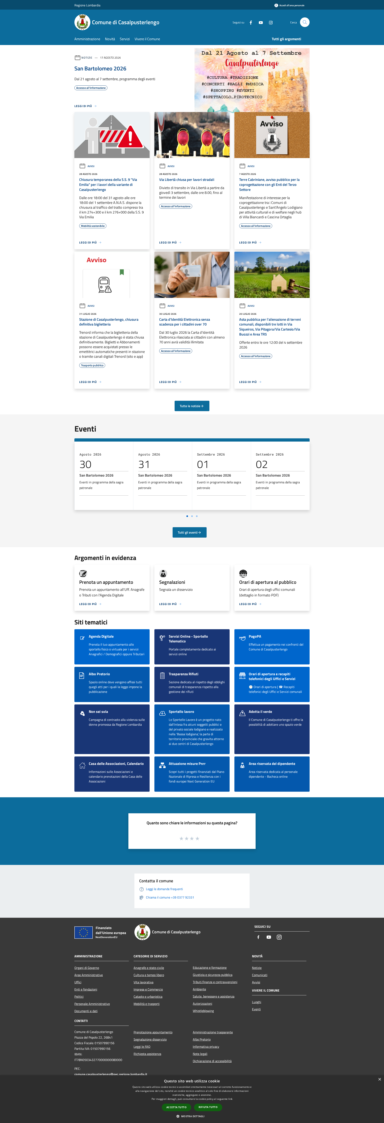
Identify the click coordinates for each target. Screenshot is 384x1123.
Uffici (77, 982)
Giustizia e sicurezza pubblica (212, 974)
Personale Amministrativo (92, 1003)
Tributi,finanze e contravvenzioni (215, 982)
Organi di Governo (86, 967)
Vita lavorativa (143, 982)
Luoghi (256, 1002)
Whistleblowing (203, 1010)
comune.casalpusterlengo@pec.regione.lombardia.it (110, 1074)
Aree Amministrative (88, 975)
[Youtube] (259, 22)
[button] (191, 1116)
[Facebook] (249, 22)
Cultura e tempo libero (149, 975)
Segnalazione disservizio (150, 1039)
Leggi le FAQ (142, 1046)
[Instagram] (269, 22)
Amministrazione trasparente (213, 1032)
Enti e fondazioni (85, 989)
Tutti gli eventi (188, 532)
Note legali (200, 1053)
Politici (79, 996)
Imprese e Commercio (148, 989)
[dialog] (192, 1099)
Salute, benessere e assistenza (213, 996)
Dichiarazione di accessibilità (212, 1061)
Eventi (256, 1009)
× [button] (379, 1079)
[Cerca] (305, 22)
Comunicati (259, 975)
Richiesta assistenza (147, 1053)
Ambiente (199, 989)
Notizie (86, 57)
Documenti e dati (86, 1011)
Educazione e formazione (210, 967)
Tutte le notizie (190, 406)
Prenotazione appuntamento (153, 1032)
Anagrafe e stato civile (149, 967)
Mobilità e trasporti (147, 1003)
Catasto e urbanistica (148, 996)
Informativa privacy (206, 1046)
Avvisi (91, 166)
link (230, 1099)
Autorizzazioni (202, 1003)
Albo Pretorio (202, 1039)
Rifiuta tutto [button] (208, 1107)
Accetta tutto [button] (176, 1107)
